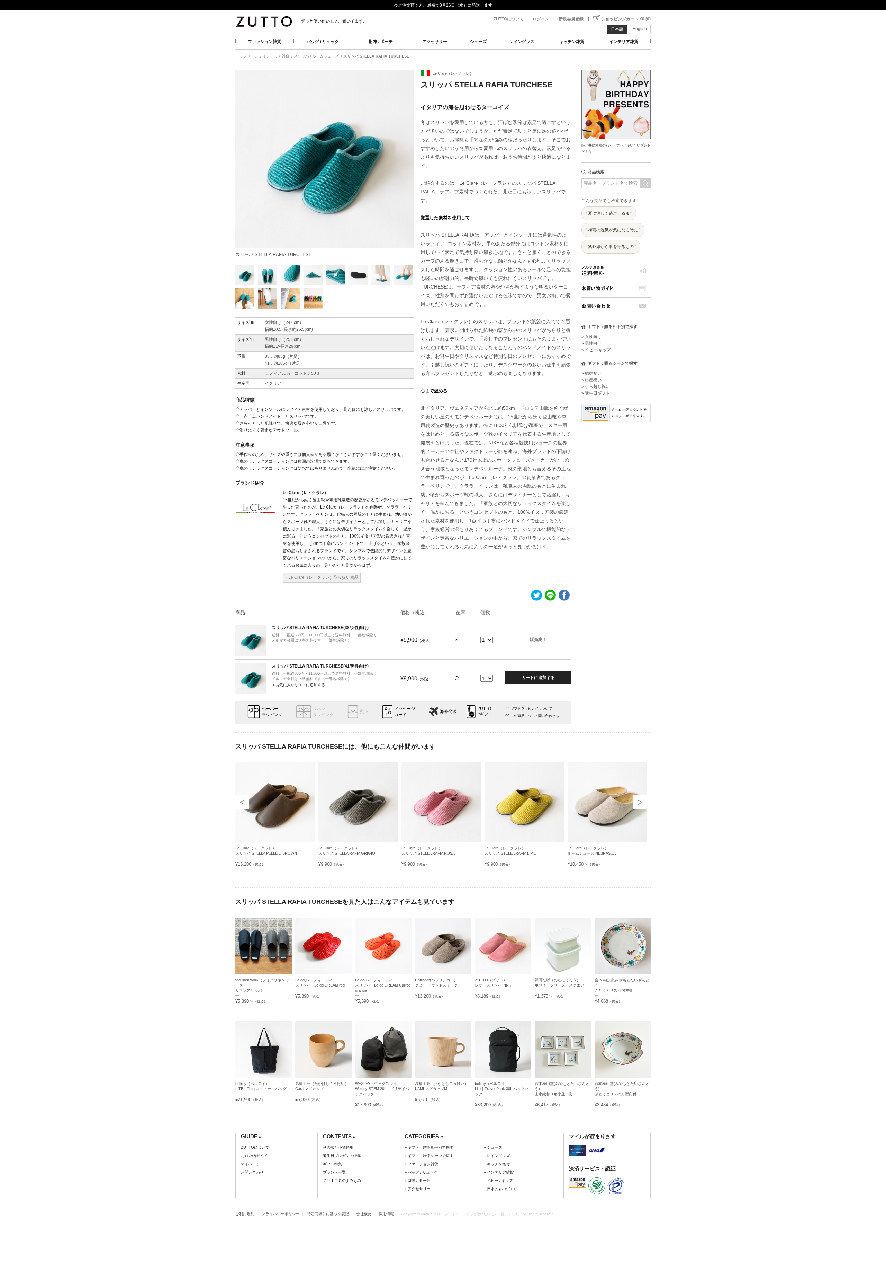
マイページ (250, 1164)
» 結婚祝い (591, 373)
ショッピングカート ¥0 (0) (626, 19)
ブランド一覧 (334, 1172)
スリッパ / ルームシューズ (316, 56)
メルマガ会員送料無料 (616, 271)
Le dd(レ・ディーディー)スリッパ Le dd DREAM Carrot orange (382, 985)
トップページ (246, 56)
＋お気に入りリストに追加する (298, 685)
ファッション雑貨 (264, 41)
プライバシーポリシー (281, 1214)
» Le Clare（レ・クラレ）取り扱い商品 (322, 577)
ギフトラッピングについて (531, 708)
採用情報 (386, 1214)
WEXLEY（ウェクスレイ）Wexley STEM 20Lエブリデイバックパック (382, 1088)
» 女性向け (591, 336)
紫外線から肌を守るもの (611, 246)
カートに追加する (538, 677)
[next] (640, 802)
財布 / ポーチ (381, 41)
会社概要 (363, 1214)
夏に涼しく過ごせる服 (609, 213)
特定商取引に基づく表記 (328, 1214)
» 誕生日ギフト (595, 393)
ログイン (541, 19)
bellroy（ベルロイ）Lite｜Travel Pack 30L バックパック (501, 1088)
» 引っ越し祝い (595, 386)
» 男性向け (591, 343)
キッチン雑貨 (571, 41)
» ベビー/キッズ (596, 349)
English (640, 28)
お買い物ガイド (616, 288)
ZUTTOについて (509, 19)
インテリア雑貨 (623, 41)
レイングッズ (521, 41)
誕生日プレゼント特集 (342, 1155)
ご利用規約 (244, 1214)
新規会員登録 (571, 19)
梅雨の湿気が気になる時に (613, 230)
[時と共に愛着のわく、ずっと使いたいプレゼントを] (616, 68)
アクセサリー (434, 41)
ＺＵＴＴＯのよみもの (342, 1180)
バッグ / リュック (323, 41)
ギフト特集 (332, 1164)
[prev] (242, 802)
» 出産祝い (591, 380)
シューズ (478, 41)
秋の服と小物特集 (338, 1147)
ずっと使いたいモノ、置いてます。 (334, 21)
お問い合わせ (616, 306)
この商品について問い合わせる (534, 716)
